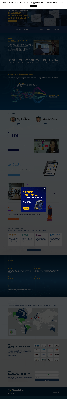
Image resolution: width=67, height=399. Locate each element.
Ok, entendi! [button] (33, 6)
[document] (33, 199)
